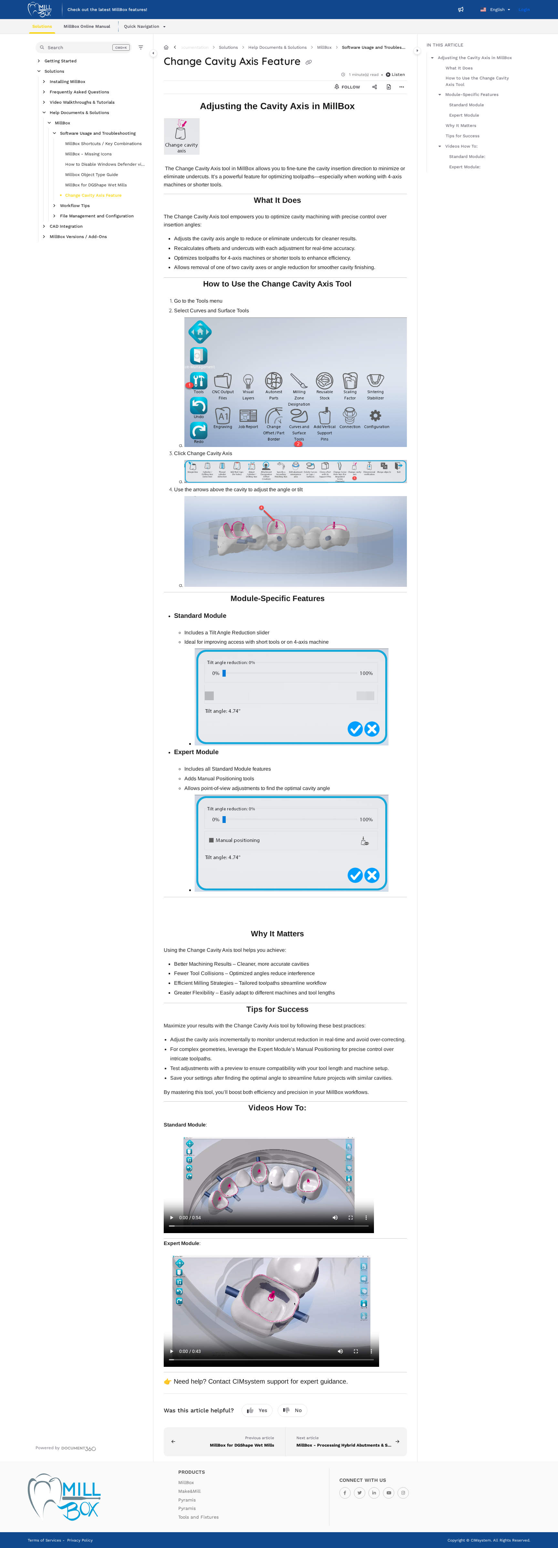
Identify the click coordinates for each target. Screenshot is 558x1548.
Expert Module (464, 115)
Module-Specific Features (472, 94)
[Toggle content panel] (417, 51)
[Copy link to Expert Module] (229, 752)
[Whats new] (461, 10)
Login (524, 9)
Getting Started (61, 60)
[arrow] (432, 57)
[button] (42, 26)
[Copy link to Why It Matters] (314, 934)
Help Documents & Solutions (79, 112)
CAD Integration (66, 226)
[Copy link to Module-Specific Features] (335, 599)
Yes (263, 1410)
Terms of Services (44, 1540)
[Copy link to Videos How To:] (317, 1108)
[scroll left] (175, 47)
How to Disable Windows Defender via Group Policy (106, 164)
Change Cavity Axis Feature (93, 195)
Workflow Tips (75, 205)
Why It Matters (461, 125)
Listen (398, 74)
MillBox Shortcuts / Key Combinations (103, 143)
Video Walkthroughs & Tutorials (82, 102)
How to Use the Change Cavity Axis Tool (477, 81)
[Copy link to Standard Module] (237, 616)
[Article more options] (402, 87)
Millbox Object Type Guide (91, 174)
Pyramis (187, 1499)
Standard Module (466, 104)
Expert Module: (464, 166)
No (298, 1410)
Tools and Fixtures (198, 1517)
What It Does (459, 68)
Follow (350, 87)
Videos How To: (461, 146)
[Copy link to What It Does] (311, 201)
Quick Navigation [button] (141, 26)
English (497, 9)
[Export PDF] (389, 87)
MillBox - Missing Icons (88, 153)
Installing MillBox (67, 81)
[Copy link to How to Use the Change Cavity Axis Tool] (362, 284)
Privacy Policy (80, 1540)
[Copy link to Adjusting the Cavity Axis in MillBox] (365, 107)
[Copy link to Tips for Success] (319, 1010)
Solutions (54, 71)
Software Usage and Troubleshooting (98, 133)
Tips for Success (463, 135)
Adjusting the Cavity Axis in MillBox (475, 57)
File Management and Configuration (97, 215)
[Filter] (141, 47)
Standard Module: (467, 156)
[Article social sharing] (374, 87)
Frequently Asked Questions (79, 91)
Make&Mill (189, 1491)
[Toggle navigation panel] (153, 53)
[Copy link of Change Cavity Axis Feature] (309, 62)
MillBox (62, 122)
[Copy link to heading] (288, 916)
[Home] (39, 9)
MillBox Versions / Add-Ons (78, 236)
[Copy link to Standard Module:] (217, 1125)
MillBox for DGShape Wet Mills (96, 184)
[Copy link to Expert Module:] (211, 1244)
